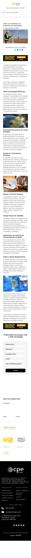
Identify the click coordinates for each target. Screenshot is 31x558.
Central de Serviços (19, 493)
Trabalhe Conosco (7, 497)
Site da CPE (22, 8)
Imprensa (5, 500)
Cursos (18, 497)
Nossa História (6, 490)
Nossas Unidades (7, 493)
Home (7, 8)
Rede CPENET (21, 499)
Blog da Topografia (22, 490)
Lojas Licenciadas (7, 495)
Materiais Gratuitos (14, 8)
